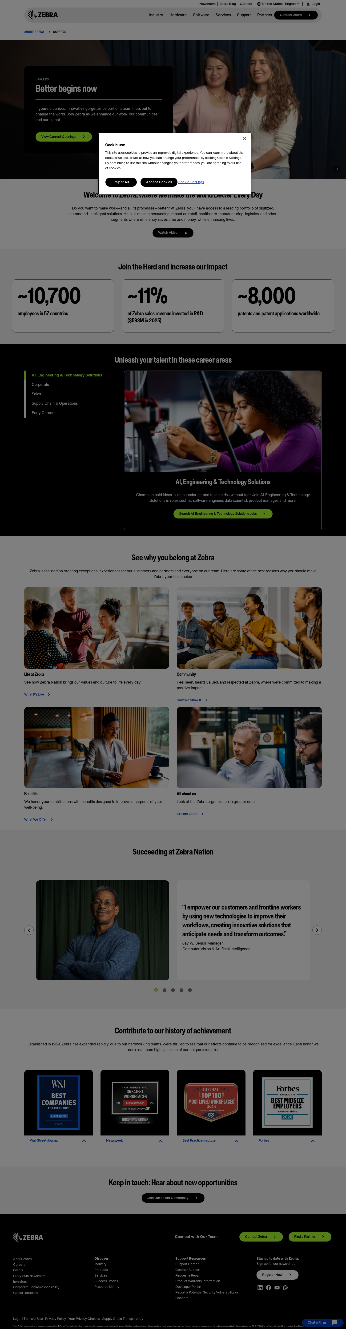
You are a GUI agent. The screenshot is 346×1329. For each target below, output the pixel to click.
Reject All (121, 182)
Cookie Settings (191, 182)
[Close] (244, 138)
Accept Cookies (159, 182)
